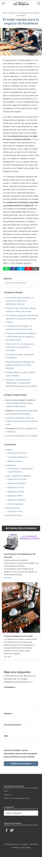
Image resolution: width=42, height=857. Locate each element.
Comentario (10, 687)
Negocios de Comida (17, 479)
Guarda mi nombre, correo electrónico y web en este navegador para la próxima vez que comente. (20, 753)
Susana (9, 418)
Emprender (11, 465)
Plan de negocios (15, 504)
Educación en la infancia (27, 436)
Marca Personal (13, 508)
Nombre (8, 713)
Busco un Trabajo (8, 13)
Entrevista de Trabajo (17, 453)
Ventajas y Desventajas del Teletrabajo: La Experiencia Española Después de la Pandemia (21, 383)
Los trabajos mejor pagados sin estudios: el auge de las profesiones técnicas (20, 301)
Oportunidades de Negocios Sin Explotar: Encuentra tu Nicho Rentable (20, 365)
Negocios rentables (16, 500)
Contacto (7, 795)
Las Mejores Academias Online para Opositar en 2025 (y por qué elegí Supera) (22, 318)
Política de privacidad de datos (17, 798)
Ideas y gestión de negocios (18, 476)
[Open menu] (3, 3)
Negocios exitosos (16, 491)
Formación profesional (17, 457)
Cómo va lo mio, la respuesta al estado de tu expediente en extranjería (20, 347)
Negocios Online (15, 496)
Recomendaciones (14, 515)
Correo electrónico (13, 725)
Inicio (6, 791)
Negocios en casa (16, 487)
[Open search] (38, 3)
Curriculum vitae (15, 511)
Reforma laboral (15, 461)
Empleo (9, 450)
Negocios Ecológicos (17, 483)
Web (6, 736)
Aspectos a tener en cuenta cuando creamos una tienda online (22, 421)
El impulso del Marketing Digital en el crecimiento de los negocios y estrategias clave (21, 336)
